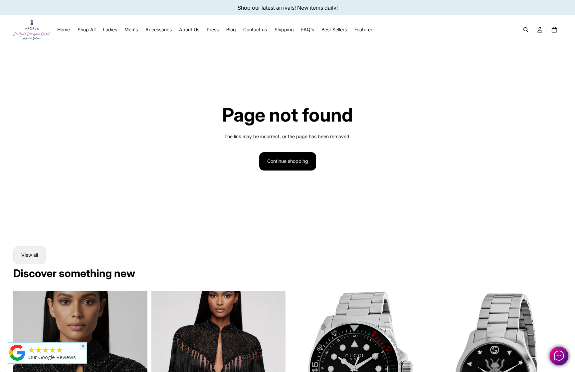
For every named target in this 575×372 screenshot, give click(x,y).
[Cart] (554, 29)
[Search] (525, 29)
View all (29, 255)
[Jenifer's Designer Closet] (17, 353)
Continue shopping (287, 161)
